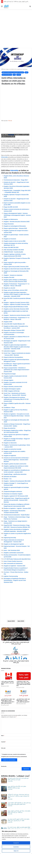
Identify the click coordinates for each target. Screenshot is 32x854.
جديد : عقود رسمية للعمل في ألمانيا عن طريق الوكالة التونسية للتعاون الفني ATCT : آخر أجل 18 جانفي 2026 (8, 701)
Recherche (3, 766)
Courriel (3, 741)
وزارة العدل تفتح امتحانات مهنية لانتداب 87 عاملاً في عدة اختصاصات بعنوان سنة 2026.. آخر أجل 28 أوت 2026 (18, 796)
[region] (16, 841)
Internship (11, 134)
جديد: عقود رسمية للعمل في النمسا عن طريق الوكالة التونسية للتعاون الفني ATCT (23, 700)
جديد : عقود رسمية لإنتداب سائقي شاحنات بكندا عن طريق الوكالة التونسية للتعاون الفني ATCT (23, 684)
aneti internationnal (6, 74)
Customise (16, 846)
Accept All (16, 842)
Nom (2, 735)
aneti (26, 72)
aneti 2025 (11, 621)
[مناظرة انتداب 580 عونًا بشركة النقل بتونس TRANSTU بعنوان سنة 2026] (4, 789)
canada (18, 74)
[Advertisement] (16, 30)
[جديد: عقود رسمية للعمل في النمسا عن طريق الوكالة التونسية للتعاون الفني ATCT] (24, 694)
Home (4, 69)
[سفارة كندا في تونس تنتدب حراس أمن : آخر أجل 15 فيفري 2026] (8, 676)
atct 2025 (21, 621)
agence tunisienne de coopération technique (16, 69)
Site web (3, 748)
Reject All (16, 850)
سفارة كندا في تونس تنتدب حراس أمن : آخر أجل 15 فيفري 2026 (7, 683)
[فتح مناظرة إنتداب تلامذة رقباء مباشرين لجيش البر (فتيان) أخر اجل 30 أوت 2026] (4, 781)
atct (14, 74)
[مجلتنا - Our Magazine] (6, 6)
